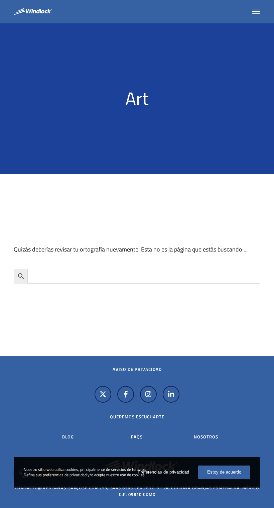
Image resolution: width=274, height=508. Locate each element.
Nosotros (206, 436)
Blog (68, 436)
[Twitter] (103, 394)
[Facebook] (125, 394)
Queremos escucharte (137, 416)
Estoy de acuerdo (224, 472)
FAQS (137, 436)
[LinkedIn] (171, 394)
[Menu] (253, 11)
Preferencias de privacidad (163, 472)
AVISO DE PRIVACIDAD (137, 369)
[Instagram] (148, 394)
